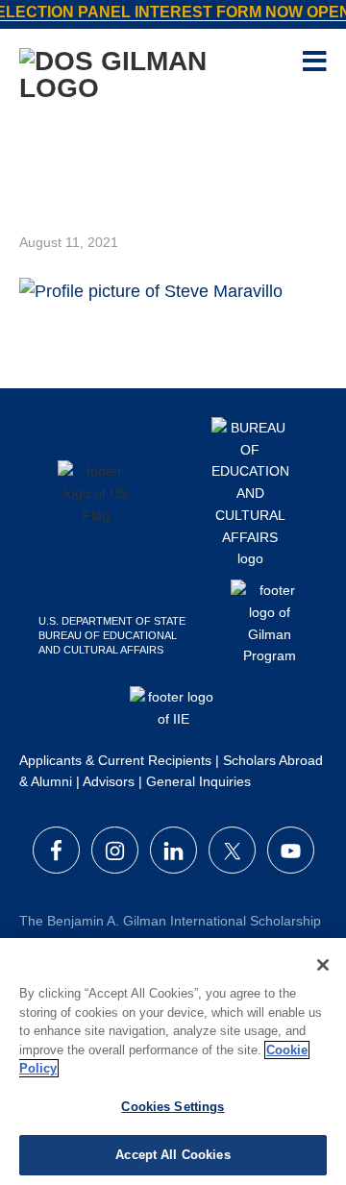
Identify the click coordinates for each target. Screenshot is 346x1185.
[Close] (323, 965)
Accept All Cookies (172, 1155)
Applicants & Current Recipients (115, 760)
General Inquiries (198, 781)
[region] (173, 1061)
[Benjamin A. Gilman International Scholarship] (142, 72)
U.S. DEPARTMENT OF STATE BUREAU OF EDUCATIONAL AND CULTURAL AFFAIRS (111, 635)
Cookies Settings (172, 1106)
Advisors (109, 781)
